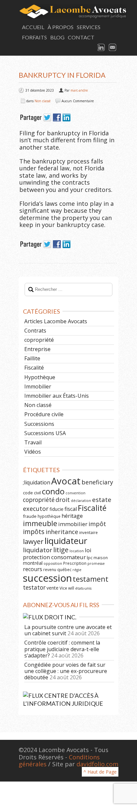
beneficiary (97, 482)
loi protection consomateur (57, 553)
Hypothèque (39, 377)
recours (32, 569)
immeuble (40, 523)
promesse (96, 563)
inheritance (62, 532)
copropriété (39, 339)
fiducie (57, 509)
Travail (33, 442)
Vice (63, 588)
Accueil (33, 27)
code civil (32, 493)
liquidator (37, 550)
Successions (39, 423)
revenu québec (57, 569)
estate (101, 499)
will (71, 588)
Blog (57, 37)
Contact (81, 37)
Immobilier (37, 386)
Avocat (65, 481)
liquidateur (66, 541)
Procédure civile (44, 414)
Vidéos (32, 451)
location (76, 551)
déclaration (81, 500)
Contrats (35, 330)
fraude (30, 516)
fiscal (71, 509)
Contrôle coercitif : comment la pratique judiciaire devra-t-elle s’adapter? (62, 649)
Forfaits (34, 37)
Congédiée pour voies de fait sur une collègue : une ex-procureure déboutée (65, 671)
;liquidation (36, 482)
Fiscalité (34, 367)
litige (60, 549)
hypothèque (49, 516)
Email (113, 48)
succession (47, 578)
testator (34, 587)
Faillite (32, 358)
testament (90, 579)
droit (63, 500)
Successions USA (45, 433)
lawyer (33, 541)
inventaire (88, 532)
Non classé (43, 101)
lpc (89, 558)
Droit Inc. (60, 617)
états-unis (83, 588)
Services (88, 27)
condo (53, 491)
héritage (72, 515)
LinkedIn (101, 48)
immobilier (72, 524)
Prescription (74, 563)
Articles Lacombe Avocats (55, 321)
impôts (34, 531)
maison (100, 557)
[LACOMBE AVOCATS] (68, 11)
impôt (97, 524)
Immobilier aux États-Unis (56, 395)
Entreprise (37, 349)
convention (75, 493)
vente (53, 588)
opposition (53, 563)
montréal (33, 563)
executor (36, 508)
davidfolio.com (97, 764)
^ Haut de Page (100, 772)
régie (76, 569)
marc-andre (79, 90)
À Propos (60, 27)
